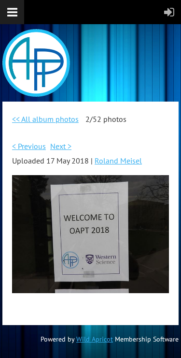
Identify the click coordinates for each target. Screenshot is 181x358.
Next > (60, 146)
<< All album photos (45, 119)
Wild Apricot (94, 339)
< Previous (29, 146)
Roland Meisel (118, 160)
